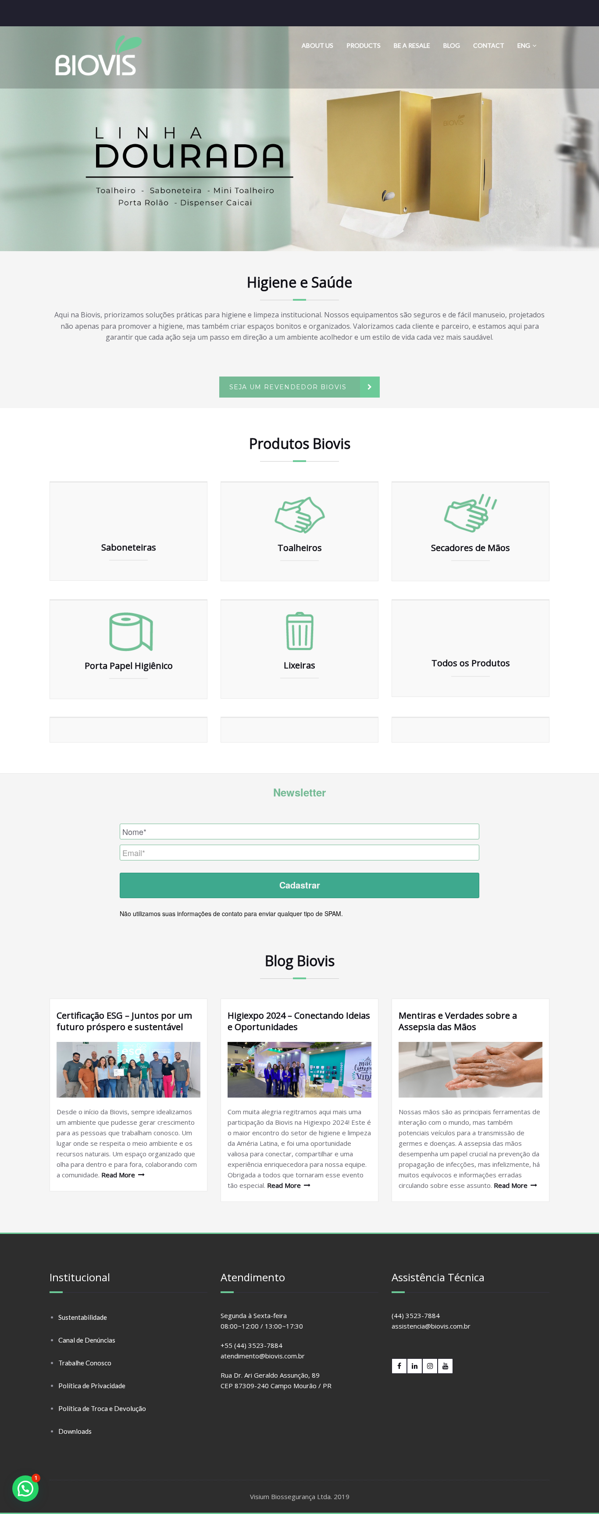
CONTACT (488, 45)
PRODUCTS (363, 45)
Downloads (75, 1431)
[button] (299, 138)
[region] (299, 138)
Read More (118, 1174)
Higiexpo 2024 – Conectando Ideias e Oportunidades (299, 1021)
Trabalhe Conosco (84, 1363)
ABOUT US (317, 45)
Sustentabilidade (82, 1317)
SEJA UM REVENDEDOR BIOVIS (288, 387)
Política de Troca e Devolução (102, 1408)
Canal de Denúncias (86, 1340)
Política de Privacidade (91, 1386)
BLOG (451, 45)
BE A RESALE (412, 45)
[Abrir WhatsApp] (577, 1491)
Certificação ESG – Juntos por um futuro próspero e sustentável (124, 1021)
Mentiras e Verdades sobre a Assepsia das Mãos (458, 1021)
